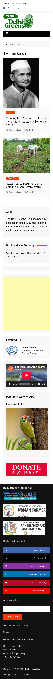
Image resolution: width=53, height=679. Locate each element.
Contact (22, 3)
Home (9, 44)
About (6, 3)
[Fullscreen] (43, 384)
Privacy (17, 674)
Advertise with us (11, 599)
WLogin (6, 674)
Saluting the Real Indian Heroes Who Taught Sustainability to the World (26, 121)
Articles (11, 112)
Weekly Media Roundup (20, 245)
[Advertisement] (26, 303)
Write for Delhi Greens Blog (15, 625)
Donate (14, 3)
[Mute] (38, 384)
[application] (26, 375)
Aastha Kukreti (15, 129)
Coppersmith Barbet (15, 403)
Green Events (13, 178)
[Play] (9, 384)
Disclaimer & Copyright (14, 540)
